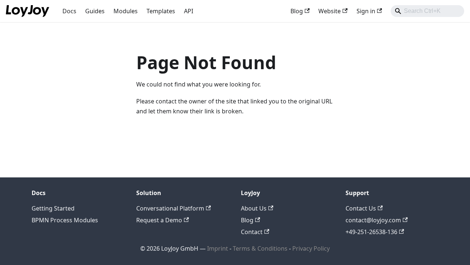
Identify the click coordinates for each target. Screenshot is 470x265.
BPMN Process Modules (65, 220)
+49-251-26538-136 (371, 232)
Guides (95, 11)
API (188, 11)
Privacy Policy (311, 248)
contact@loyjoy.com (373, 220)
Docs (69, 11)
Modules (125, 11)
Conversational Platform (170, 208)
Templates (161, 11)
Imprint (217, 248)
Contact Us (361, 208)
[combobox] (427, 11)
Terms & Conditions (261, 248)
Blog (296, 11)
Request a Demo (159, 220)
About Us (254, 208)
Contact (252, 232)
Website (329, 11)
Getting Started (53, 208)
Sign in (366, 11)
